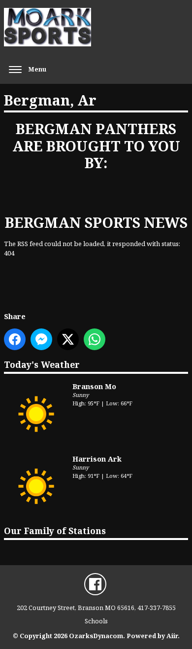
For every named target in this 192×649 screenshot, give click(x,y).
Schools (96, 620)
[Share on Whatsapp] (94, 339)
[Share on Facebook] (15, 339)
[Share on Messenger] (41, 339)
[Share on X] (68, 339)
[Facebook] (95, 584)
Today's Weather (42, 364)
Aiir (172, 635)
